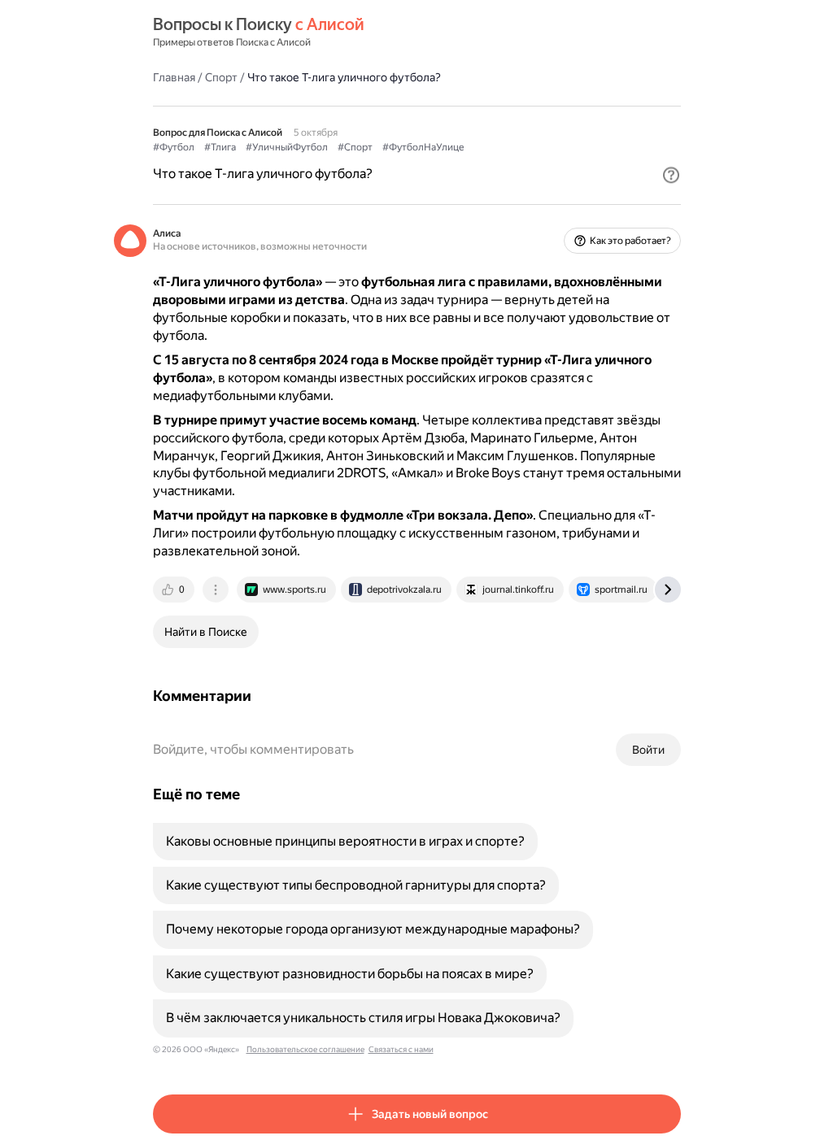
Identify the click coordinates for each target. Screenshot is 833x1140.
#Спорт (355, 147)
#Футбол (173, 147)
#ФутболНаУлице (423, 147)
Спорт (221, 77)
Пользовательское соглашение (305, 1049)
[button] (671, 175)
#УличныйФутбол (287, 147)
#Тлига (220, 147)
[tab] (175, 590)
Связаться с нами (401, 1049)
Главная (174, 77)
